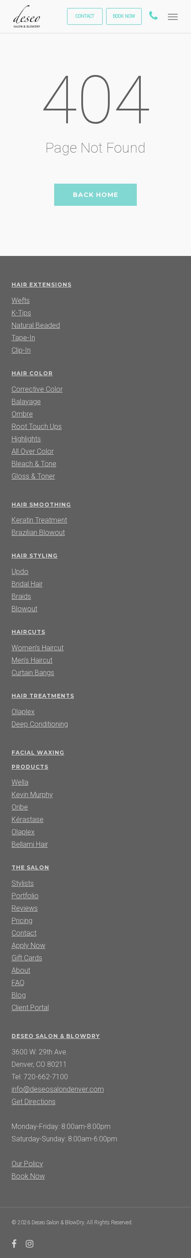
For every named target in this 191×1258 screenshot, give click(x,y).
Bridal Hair (27, 584)
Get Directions (34, 1101)
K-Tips (21, 313)
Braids (21, 596)
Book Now (28, 1176)
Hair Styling (35, 555)
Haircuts (28, 632)
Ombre (22, 414)
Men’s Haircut (32, 660)
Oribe (20, 807)
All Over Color (33, 451)
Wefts (21, 300)
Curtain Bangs (33, 672)
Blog (19, 995)
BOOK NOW (124, 16)
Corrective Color (37, 389)
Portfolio (25, 896)
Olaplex (23, 712)
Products (30, 766)
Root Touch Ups (37, 426)
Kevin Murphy (32, 794)
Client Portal (30, 1007)
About (21, 970)
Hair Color (32, 373)
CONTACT (85, 16)
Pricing (22, 920)
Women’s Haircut (38, 648)
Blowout (24, 609)
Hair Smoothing (41, 504)
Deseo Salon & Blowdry (56, 1036)
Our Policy (27, 1164)
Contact (24, 933)
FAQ (18, 983)
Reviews (25, 908)
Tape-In (23, 338)
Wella (20, 782)
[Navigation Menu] (173, 16)
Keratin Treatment (39, 520)
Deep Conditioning (40, 724)
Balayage (26, 401)
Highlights (26, 439)
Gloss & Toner (33, 476)
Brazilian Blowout (38, 532)
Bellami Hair (30, 844)
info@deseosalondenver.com (58, 1089)
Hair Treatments (43, 695)
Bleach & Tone (34, 464)
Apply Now (28, 945)
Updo (20, 571)
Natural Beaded (36, 325)
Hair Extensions (42, 284)
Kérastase (28, 819)
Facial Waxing (38, 752)
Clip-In (21, 350)
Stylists (23, 883)
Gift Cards (27, 958)
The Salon (30, 867)
